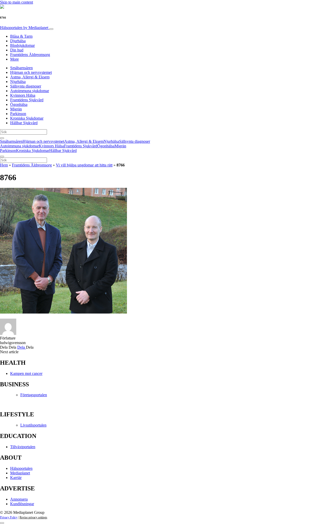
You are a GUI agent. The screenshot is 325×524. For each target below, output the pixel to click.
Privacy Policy (9, 517)
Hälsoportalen (24, 27)
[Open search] (2, 138)
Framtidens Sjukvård (26, 100)
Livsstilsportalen (33, 425)
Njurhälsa (18, 81)
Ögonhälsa (18, 104)
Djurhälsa (18, 41)
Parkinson (18, 113)
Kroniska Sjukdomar (26, 118)
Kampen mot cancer (26, 373)
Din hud (16, 50)
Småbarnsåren (21, 68)
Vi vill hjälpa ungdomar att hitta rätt (84, 165)
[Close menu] (2, 156)
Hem (4, 165)
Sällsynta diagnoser (25, 86)
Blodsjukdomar (22, 45)
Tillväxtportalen (22, 447)
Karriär (16, 477)
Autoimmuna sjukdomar (29, 91)
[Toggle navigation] (51, 29)
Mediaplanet (20, 473)
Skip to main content (16, 2)
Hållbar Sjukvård (24, 123)
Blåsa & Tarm (21, 36)
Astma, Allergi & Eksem (30, 77)
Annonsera (19, 499)
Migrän (16, 109)
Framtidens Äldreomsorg (30, 54)
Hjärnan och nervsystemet (31, 72)
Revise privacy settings (33, 517)
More (14, 59)
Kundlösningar (22, 504)
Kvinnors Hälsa (22, 95)
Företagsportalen (33, 395)
